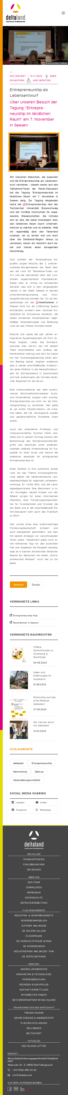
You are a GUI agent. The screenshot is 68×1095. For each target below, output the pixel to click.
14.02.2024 (39, 731)
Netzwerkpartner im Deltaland (34, 1000)
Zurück (36, 584)
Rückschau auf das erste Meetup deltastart (44, 701)
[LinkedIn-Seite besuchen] (22, 1089)
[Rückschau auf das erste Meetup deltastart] (19, 708)
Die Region (34, 869)
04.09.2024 (40, 662)
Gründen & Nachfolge (34, 984)
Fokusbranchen (34, 864)
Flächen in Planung (34, 1023)
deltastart (18, 584)
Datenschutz (34, 897)
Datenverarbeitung (34, 902)
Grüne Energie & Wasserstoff (34, 1018)
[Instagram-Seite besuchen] (16, 1089)
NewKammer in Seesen (25, 622)
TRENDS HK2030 (34, 1012)
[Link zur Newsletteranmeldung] (28, 1089)
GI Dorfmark (34, 936)
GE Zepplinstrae (34, 956)
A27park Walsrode (33, 925)
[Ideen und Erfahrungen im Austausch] (19, 679)
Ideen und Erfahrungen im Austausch (42, 676)
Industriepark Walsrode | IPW (34, 951)
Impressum (34, 892)
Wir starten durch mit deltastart (43, 724)
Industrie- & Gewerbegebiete (34, 915)
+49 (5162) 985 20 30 (24, 1070)
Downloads (34, 887)
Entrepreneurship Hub (25, 615)
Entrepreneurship (42, 763)
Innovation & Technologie (33, 974)
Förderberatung (34, 979)
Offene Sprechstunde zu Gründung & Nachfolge (43, 652)
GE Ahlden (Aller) (34, 930)
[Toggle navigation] (63, 13)
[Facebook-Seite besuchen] (10, 1089)
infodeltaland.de (22, 1075)
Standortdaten (34, 859)
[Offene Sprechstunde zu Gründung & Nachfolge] (19, 654)
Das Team (34, 882)
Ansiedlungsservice (34, 969)
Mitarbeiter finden (34, 994)
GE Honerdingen (34, 946)
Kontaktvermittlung (34, 989)
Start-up (39, 771)
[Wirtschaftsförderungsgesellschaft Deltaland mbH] (15, 13)
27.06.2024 (39, 709)
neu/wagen (33, 1028)
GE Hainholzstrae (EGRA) (33, 941)
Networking (20, 771)
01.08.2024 (39, 684)
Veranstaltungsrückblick (26, 780)
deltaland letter (34, 1046)
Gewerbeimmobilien (34, 920)
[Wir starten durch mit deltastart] (19, 729)
